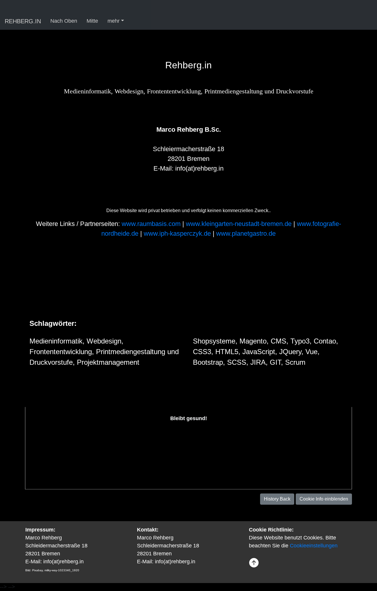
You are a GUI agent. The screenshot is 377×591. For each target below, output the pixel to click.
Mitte (92, 21)
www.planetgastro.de (246, 233)
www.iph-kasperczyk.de (178, 233)
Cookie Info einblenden (324, 498)
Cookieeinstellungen (314, 546)
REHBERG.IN (23, 21)
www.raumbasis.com (152, 223)
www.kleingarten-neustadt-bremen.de (239, 223)
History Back (277, 498)
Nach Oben (63, 21)
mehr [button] (114, 21)
